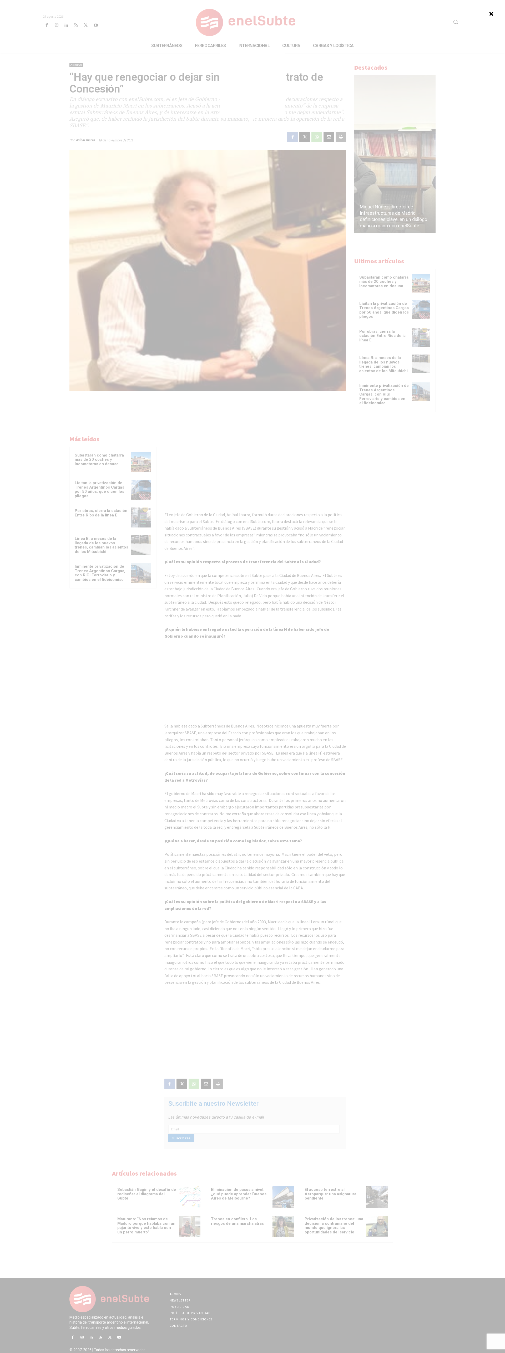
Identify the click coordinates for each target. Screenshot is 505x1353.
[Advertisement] (252, 85)
